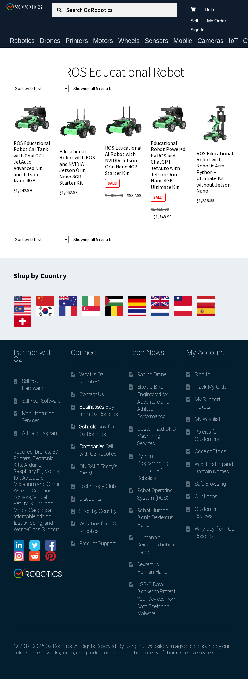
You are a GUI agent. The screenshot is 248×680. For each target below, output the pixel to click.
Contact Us (91, 394)
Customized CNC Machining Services (156, 436)
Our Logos (206, 496)
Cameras (210, 40)
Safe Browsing (210, 484)
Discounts (90, 499)
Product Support (97, 543)
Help (209, 9)
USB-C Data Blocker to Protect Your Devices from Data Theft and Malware (157, 599)
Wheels (129, 40)
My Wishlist (207, 419)
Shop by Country (98, 511)
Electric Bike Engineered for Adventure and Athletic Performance (153, 401)
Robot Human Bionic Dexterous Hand (155, 517)
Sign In (198, 29)
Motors (103, 40)
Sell (194, 20)
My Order (216, 20)
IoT (233, 40)
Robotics (22, 40)
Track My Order (211, 387)
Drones (50, 40)
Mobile (182, 40)
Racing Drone (151, 375)
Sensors (156, 40)
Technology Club (97, 486)
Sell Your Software (41, 401)
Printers (77, 40)
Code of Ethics (210, 451)
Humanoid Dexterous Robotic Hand (157, 544)
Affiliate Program (40, 433)
